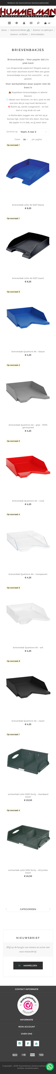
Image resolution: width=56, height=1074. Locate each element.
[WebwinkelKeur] (28, 1005)
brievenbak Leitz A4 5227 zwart (28, 278)
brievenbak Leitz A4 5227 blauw (28, 205)
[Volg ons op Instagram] (19, 1043)
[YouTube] (36, 1043)
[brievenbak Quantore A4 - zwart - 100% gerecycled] (28, 688)
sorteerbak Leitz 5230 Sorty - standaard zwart (28, 795)
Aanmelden (30, 965)
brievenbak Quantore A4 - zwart (28, 721)
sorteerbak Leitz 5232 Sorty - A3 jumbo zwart (28, 871)
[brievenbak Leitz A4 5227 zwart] (28, 245)
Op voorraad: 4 (13, 514)
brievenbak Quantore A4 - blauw (28, 351)
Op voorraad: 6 (13, 292)
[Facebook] (28, 1043)
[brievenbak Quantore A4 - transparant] (28, 541)
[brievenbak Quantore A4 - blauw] (28, 319)
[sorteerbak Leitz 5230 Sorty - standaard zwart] (28, 761)
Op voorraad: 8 (13, 661)
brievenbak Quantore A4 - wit (28, 647)
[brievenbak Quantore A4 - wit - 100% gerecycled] (28, 615)
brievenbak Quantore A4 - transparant (28, 574)
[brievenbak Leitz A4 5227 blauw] (28, 172)
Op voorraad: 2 (13, 365)
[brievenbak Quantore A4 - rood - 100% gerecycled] (28, 468)
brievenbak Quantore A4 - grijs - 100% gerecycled (28, 426)
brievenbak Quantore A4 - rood (28, 501)
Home (4, 30)
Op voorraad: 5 (13, 441)
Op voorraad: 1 (13, 145)
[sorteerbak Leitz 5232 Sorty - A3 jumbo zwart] (28, 837)
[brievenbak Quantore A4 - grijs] (28, 392)
